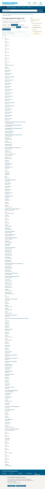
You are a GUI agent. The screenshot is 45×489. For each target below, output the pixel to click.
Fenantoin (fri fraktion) (9, 131)
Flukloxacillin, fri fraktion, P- (10, 247)
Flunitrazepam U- (8, 266)
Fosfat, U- (7, 348)
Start (3, 14)
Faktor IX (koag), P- (8, 73)
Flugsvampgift (7, 244)
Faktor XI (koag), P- (8, 112)
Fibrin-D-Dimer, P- (8, 186)
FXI (5, 454)
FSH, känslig (7, 438)
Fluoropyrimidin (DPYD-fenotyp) (11, 273)
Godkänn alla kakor (21, 485)
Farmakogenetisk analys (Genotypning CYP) (13, 125)
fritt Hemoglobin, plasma (9, 409)
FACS (6, 63)
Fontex (6, 335)
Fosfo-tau (7, 377)
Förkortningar (35, 29)
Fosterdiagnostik (8, 393)
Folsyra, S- (7, 332)
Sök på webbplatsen (6, 10)
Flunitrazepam (7, 257)
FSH (5, 432)
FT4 (5, 448)
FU (5, 451)
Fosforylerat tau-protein (9, 374)
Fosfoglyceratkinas (8, 371)
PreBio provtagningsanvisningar (37, 31)
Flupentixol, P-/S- (8, 286)
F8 (5, 57)
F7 (5, 54)
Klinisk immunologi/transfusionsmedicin (9, 27)
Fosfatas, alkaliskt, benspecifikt (11, 354)
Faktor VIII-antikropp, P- (9, 105)
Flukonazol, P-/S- (8, 253)
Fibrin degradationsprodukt (10, 179)
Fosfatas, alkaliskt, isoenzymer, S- (11, 358)
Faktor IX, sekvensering (9, 76)
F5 (5, 51)
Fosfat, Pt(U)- (7, 345)
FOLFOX (6, 305)
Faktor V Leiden (8, 86)
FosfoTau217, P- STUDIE (9, 387)
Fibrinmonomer (8, 189)
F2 (5, 47)
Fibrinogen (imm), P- (9, 192)
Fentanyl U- (7, 150)
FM (5, 295)
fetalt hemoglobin (8, 163)
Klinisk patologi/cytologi (6, 29)
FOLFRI (6, 311)
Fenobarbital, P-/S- (8, 144)
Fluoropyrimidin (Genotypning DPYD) (12, 276)
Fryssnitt (6, 425)
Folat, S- (6, 302)
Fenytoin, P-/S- (7, 157)
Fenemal (6, 141)
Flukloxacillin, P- (8, 250)
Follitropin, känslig (8, 329)
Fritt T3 (6, 412)
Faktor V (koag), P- (8, 83)
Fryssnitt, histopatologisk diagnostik (12, 429)
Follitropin (7, 322)
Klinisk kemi (18, 27)
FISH (6, 212)
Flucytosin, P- (7, 241)
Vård (6, 14)
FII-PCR (6, 202)
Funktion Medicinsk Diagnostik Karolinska (14, 14)
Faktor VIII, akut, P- (8, 99)
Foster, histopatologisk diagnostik (11, 390)
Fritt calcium (7, 403)
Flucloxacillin (7, 228)
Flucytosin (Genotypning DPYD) (11, 237)
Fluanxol (6, 224)
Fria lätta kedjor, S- (8, 396)
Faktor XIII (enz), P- (8, 118)
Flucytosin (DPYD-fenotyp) (10, 234)
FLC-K (6, 218)
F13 (5, 44)
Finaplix (6, 205)
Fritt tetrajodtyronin (9, 419)
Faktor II (6, 67)
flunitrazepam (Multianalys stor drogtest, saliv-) (14, 263)
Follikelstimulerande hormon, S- (11, 315)
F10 (5, 38)
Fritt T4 (6, 416)
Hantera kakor (11, 485)
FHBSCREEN (7, 173)
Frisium (6, 400)
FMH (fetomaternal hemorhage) (11, 299)
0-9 (13, 33)
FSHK (6, 441)
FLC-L (6, 221)
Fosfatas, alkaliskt (8, 351)
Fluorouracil (7, 279)
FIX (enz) (6, 215)
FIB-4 (6, 176)
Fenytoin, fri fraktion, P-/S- (10, 154)
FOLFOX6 (6, 308)
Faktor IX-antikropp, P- (9, 80)
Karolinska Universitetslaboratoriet (27, 14)
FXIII (6, 461)
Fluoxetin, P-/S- (8, 282)
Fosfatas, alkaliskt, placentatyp (11, 361)
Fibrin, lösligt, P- (8, 183)
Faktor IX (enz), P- (8, 70)
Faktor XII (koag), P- (8, 115)
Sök (40, 10)
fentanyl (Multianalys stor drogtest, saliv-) (13, 147)
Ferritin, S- (7, 160)
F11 (5, 41)
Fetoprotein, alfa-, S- (9, 166)
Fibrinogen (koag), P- (9, 195)
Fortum (6, 338)
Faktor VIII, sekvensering (9, 102)
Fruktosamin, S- (8, 422)
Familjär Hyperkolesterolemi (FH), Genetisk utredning (15, 121)
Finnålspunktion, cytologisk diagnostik (12, 208)
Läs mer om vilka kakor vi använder (14, 482)
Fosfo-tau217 (7, 383)
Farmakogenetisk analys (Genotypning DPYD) (13, 128)
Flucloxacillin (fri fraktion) (10, 231)
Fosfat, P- (6, 342)
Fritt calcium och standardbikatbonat (12, 406)
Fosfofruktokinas (8, 367)
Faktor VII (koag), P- (8, 89)
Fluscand (6, 289)
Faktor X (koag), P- (8, 109)
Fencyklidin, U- (7, 138)
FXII (5, 458)
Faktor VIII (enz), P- (8, 92)
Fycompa (6, 464)
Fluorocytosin (7, 270)
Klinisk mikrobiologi (25, 27)
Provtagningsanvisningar (6, 15)
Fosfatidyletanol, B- (8, 364)
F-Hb (6, 170)
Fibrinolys (7, 199)
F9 (5, 60)
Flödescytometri (8, 292)
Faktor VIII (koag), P (8, 96)
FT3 (5, 445)
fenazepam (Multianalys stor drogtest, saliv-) (13, 134)
